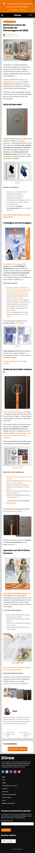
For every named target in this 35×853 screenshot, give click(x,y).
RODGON (20, 298)
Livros (4, 800)
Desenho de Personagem (9, 21)
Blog (3, 777)
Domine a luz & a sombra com (16, 477)
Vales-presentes (9, 803)
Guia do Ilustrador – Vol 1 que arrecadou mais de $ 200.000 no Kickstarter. (17, 435)
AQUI (15, 544)
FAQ (3, 780)
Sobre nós (5, 791)
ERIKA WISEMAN (18, 483)
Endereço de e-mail (7, 820)
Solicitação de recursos (9, 785)
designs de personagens (23, 290)
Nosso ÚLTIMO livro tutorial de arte (14, 412)
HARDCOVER (8, 683)
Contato (4, 788)
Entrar (30, 15)
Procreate (26, 481)
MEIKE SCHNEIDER (12, 493)
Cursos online (6, 797)
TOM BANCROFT (23, 304)
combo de (18, 683)
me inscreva (6, 830)
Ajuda (4, 783)
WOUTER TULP (11, 310)
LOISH (26, 294)
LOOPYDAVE (19, 323)
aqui (22, 279)
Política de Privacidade (9, 794)
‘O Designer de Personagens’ (12, 264)
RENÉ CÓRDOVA (15, 497)
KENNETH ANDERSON (14, 511)
